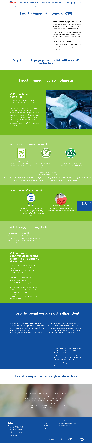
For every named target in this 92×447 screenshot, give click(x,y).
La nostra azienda (23, 2)
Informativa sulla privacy (64, 425)
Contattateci (45, 428)
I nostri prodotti (34, 2)
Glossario (81, 420)
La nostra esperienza (47, 425)
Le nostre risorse (56, 2)
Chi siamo (44, 423)
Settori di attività (45, 2)
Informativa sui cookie (63, 427)
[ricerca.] (64, 3)
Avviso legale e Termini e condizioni (67, 423)
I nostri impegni (46, 427)
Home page (14, 6)
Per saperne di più (79, 430)
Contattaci (13, 439)
